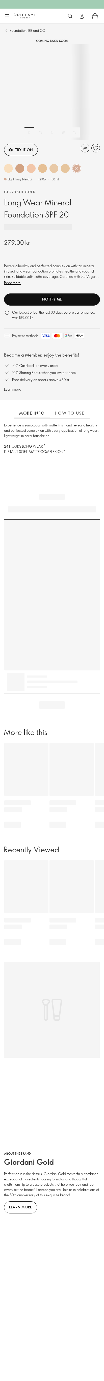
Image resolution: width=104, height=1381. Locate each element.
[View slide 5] (75, 132)
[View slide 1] (29, 132)
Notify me (52, 299)
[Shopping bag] (95, 16)
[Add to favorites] (95, 148)
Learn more (12, 389)
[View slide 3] (52, 132)
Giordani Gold (20, 192)
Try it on (24, 149)
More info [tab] (32, 413)
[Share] (85, 148)
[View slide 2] (41, 132)
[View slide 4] (63, 132)
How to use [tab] (69, 413)
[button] (8, 168)
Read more (12, 282)
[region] (52, 92)
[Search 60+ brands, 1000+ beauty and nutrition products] (70, 16)
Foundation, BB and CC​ (27, 30)
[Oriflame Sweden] (25, 16)
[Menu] (7, 16)
